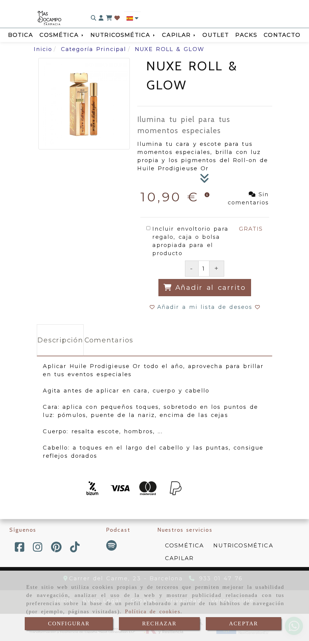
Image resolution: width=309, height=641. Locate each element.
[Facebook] (19, 549)
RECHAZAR (159, 623)
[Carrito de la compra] (109, 18)
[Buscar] (93, 18)
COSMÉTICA (60, 35)
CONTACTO (282, 35)
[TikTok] (75, 549)
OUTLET (215, 35)
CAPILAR (178, 35)
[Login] (117, 18)
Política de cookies (152, 611)
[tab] (60, 340)
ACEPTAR (243, 623)
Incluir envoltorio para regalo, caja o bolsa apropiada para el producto (190, 241)
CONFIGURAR (69, 623)
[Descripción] (204, 180)
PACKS (246, 35)
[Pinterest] (56, 549)
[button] (101, 18)
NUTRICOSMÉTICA (122, 35)
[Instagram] (38, 549)
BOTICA (20, 35)
